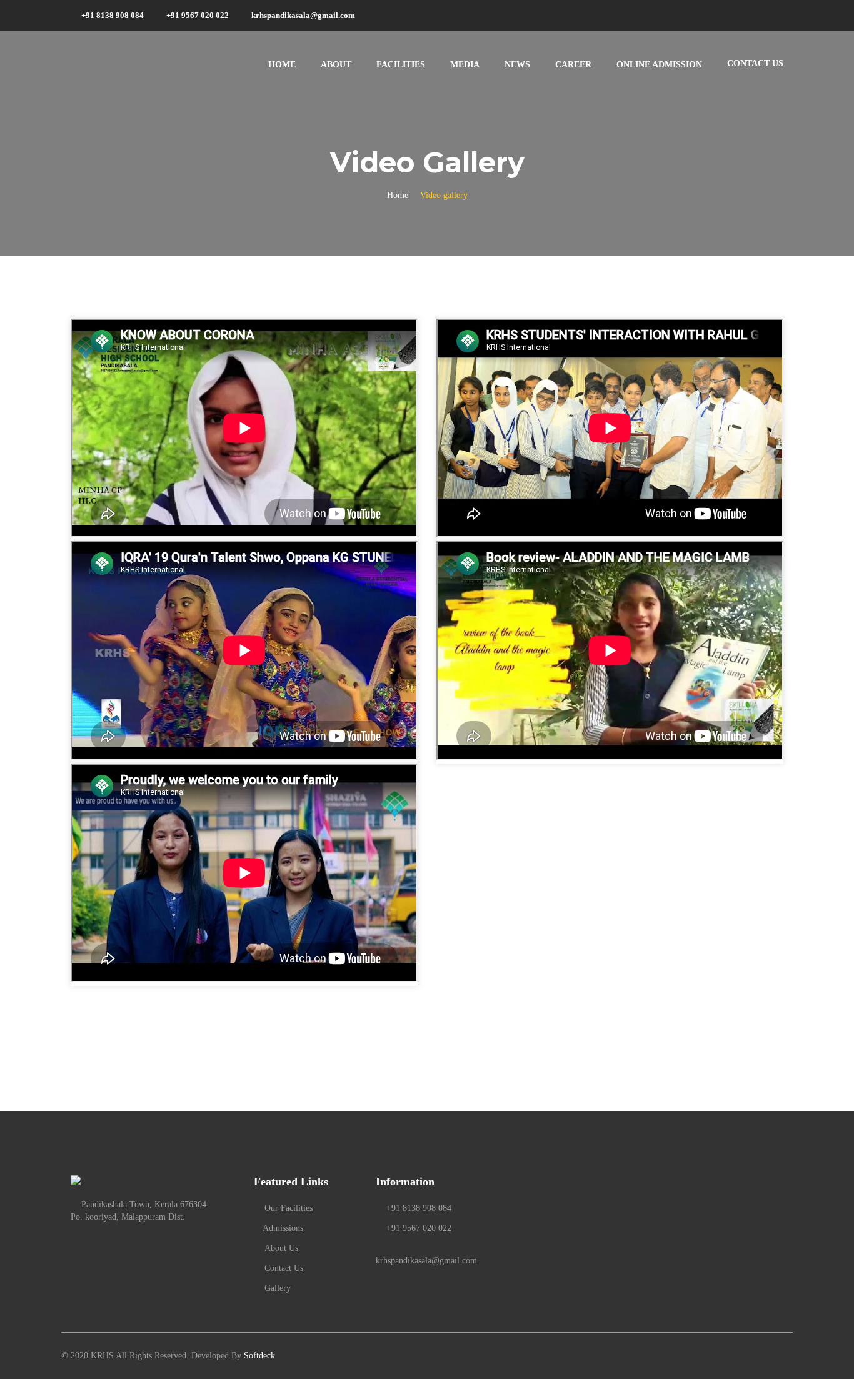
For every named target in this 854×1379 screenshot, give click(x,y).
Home (282, 64)
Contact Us (283, 1268)
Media (465, 64)
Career (573, 64)
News (517, 64)
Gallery (277, 1288)
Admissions (282, 1228)
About (336, 64)
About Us (281, 1248)
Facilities (400, 64)
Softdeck (259, 1355)
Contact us (755, 63)
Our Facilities (288, 1208)
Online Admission (659, 64)
